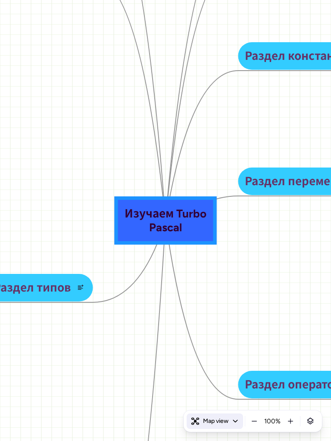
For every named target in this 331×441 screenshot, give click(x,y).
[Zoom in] (290, 421)
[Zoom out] (254, 421)
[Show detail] (310, 421)
